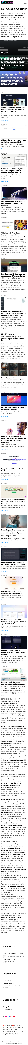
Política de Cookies (8, 961)
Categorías (6, 1007)
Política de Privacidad (9, 959)
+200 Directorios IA (8, 983)
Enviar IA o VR (7, 980)
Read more (4, 120)
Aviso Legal (6, 962)
